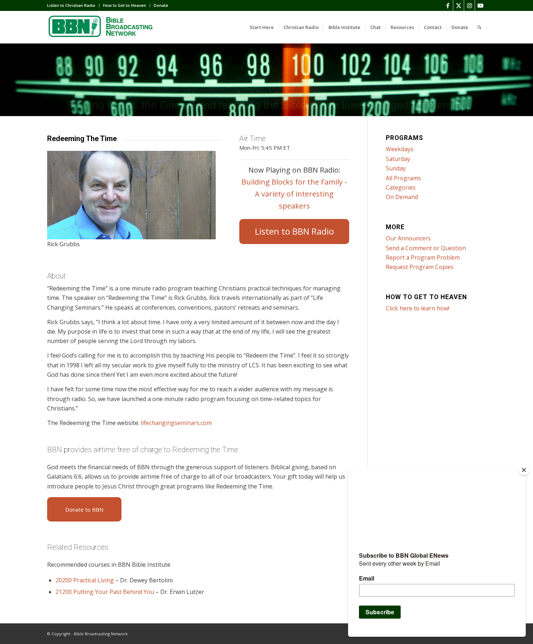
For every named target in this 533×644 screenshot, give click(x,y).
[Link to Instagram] (469, 5)
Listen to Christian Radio (71, 5)
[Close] (523, 470)
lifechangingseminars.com (176, 423)
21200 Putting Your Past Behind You (104, 592)
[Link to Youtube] (480, 5)
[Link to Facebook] (447, 5)
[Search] (479, 27)
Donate (161, 5)
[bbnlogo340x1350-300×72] (101, 27)
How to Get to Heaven (124, 5)
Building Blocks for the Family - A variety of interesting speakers (294, 194)
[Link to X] (458, 5)
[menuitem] (73, 5)
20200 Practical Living (84, 580)
